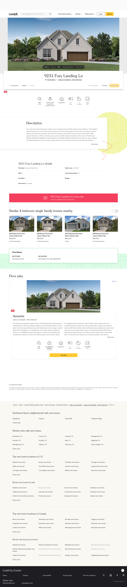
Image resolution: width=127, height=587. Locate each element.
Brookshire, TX (17, 436)
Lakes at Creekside (75, 405)
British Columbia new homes (48, 545)
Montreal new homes (98, 527)
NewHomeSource (9, 583)
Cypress (41, 418)
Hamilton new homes (72, 523)
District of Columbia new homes (23, 496)
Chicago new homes (98, 462)
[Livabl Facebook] (117, 575)
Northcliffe (68, 418)
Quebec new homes (71, 555)
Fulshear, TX (69, 436)
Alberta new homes (19, 545)
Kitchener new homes (98, 523)
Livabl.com (79, 389)
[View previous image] (6, 46)
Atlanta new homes (19, 462)
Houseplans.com (27, 583)
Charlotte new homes (72, 462)
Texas (20, 405)
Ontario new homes (19, 555)
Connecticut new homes (72, 492)
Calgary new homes (97, 519)
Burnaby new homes (72, 519)
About (5, 575)
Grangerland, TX (96, 436)
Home (15, 405)
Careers (25, 575)
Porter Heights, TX (97, 444)
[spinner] (50, 14)
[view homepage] (13, 14)
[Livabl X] (104, 575)
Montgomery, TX (18, 444)
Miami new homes (71, 470)
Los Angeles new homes (47, 470)
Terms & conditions (89, 575)
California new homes (20, 492)
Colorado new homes (45, 492)
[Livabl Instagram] (111, 575)
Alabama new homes (19, 488)
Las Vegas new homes (20, 470)
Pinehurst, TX (69, 444)
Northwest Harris (62, 405)
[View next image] (121, 46)
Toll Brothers (51, 80)
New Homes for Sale (64, 14)
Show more (94, 144)
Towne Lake (17, 423)
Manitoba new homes (72, 545)
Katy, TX (67, 440)
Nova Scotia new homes (73, 549)
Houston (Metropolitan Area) (33, 405)
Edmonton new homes (46, 523)
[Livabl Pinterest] (123, 575)
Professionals (89, 14)
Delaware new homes (97, 492)
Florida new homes (44, 496)
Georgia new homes (71, 496)
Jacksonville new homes (99, 466)
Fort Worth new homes (46, 466)
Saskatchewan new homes (100, 555)
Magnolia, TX (95, 440)
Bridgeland (16, 418)
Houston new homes (72, 466)
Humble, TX (43, 440)
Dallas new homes (19, 466)
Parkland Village (96, 418)
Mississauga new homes (73, 527)
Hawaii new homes (96, 496)
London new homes (19, 527)
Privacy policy (67, 575)
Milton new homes (45, 527)
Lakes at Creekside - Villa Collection (70, 80)
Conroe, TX (42, 436)
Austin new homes (45, 462)
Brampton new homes (46, 519)
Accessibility (47, 575)
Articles (77, 14)
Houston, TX (17, 440)
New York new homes (98, 470)
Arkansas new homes (97, 488)
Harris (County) (50, 405)
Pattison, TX (43, 444)
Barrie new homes (19, 519)
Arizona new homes (71, 488)
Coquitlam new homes (20, 523)
